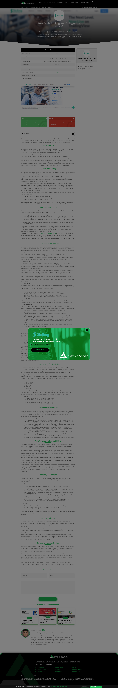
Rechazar (84, 686)
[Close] (87, 330)
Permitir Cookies (95, 686)
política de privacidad (54, 686)
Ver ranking (39, 350)
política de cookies (63, 686)
